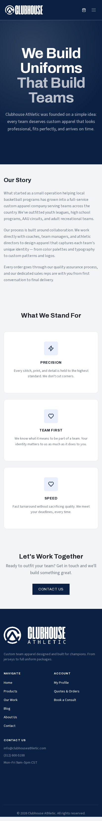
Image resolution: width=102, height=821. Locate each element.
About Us (10, 717)
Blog (7, 708)
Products (10, 691)
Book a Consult (65, 700)
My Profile (61, 682)
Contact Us (51, 589)
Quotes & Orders (66, 691)
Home (8, 682)
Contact (9, 725)
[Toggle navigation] (93, 10)
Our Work (11, 700)
